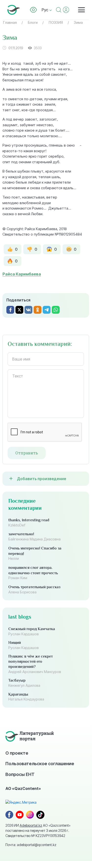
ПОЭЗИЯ (56, 22)
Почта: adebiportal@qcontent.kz (30, 845)
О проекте (16, 753)
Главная (10, 22)
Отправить (26, 453)
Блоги (33, 22)
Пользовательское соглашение (39, 763)
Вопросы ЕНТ (20, 774)
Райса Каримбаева (21, 274)
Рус (45, 9)
